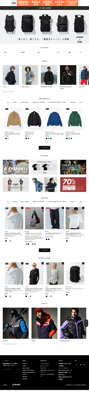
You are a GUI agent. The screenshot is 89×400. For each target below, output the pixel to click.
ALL (8, 102)
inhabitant (24, 378)
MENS (41, 12)
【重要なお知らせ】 (44, 8)
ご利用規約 (61, 365)
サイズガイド (43, 368)
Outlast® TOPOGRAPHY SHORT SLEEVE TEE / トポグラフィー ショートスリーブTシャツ (54, 290)
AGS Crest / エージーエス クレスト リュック (75, 289)
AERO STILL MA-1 (29, 134)
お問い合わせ (61, 374)
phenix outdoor (25, 102)
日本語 (70, 12)
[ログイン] (79, 12)
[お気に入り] (82, 12)
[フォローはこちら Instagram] (84, 365)
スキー (80, 52)
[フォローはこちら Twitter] (80, 365)
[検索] (76, 12)
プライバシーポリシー (63, 368)
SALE (58, 12)
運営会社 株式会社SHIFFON (65, 377)
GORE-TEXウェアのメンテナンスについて (47, 371)
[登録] (17, 369)
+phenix (15, 102)
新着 (69, 52)
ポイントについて (44, 365)
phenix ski (73, 102)
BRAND (31, 12)
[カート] (85, 12)
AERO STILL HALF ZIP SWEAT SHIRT (54, 134)
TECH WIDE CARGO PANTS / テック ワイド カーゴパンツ (54, 234)
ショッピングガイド (45, 363)
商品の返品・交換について (64, 372)
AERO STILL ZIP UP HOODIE (73, 134)
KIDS (53, 12)
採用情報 (60, 379)
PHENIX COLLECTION (39, 102)
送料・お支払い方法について (65, 370)
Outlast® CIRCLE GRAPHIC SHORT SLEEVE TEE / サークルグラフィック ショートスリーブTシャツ (34, 290)
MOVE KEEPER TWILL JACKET (12, 134)
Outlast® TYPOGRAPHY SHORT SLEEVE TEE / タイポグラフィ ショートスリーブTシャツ (14, 235)
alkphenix (24, 376)
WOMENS (47, 12)
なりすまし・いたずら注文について (47, 375)
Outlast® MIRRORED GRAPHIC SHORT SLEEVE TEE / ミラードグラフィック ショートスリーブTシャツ (75, 235)
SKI (36, 12)
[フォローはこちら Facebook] (77, 365)
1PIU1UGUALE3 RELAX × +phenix (57, 102)
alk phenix (27, 231)
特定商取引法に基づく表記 (64, 363)
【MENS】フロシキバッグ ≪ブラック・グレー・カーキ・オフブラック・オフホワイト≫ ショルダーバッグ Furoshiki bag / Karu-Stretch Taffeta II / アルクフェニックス (34, 236)
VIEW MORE (44, 147)
